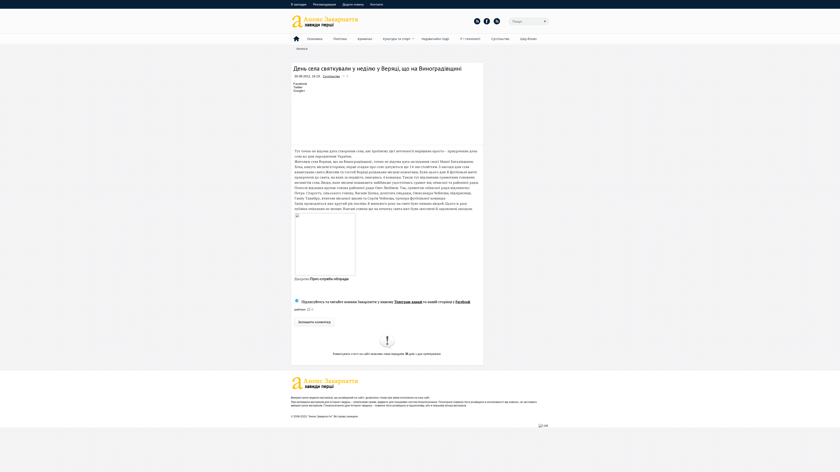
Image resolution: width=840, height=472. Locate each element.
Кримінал (365, 39)
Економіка (314, 39)
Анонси (302, 49)
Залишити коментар (314, 322)
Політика (340, 39)
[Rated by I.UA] (543, 425)
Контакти (376, 4)
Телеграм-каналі (408, 301)
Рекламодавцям (324, 4)
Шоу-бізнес (528, 39)
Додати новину (353, 4)
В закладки (298, 4)
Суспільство (500, 39)
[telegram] (497, 21)
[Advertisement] (372, 117)
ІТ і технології (470, 39)
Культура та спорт (397, 39)
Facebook (462, 301)
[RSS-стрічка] (477, 21)
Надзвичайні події (435, 39)
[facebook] (487, 21)
